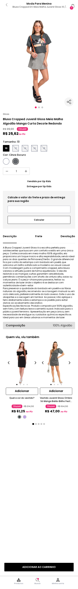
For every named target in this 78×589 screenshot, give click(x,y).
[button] (36, 107)
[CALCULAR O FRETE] (39, 218)
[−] (7, 171)
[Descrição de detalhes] (10, 238)
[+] (26, 171)
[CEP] (39, 204)
